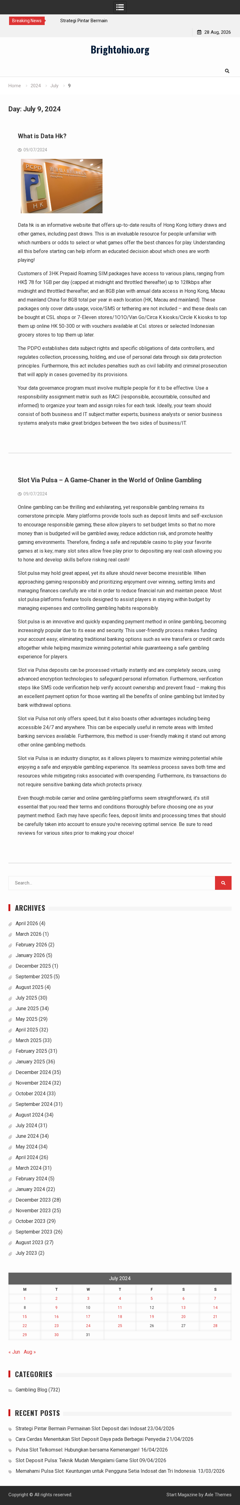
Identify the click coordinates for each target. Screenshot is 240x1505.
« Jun (14, 1352)
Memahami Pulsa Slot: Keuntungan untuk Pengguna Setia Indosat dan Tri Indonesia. (106, 1471)
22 (24, 1326)
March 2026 (29, 934)
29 (24, 1335)
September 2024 (34, 1104)
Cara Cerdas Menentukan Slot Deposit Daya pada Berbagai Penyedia (90, 1439)
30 (56, 1335)
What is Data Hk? (42, 136)
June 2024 (27, 1136)
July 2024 (26, 1125)
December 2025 (33, 966)
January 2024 (30, 1189)
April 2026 (27, 923)
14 (215, 1307)
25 (120, 1326)
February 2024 (31, 1179)
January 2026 (30, 955)
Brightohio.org (120, 49)
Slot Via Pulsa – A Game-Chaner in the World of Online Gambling (110, 480)
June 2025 (27, 1008)
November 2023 (33, 1211)
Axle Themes (218, 1494)
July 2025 (26, 998)
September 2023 (34, 1232)
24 (88, 1326)
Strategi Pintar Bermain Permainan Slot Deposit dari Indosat (81, 1429)
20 (183, 1317)
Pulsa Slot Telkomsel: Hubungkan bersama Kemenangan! (78, 1450)
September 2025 (34, 977)
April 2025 (27, 1030)
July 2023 (26, 1253)
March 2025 (29, 1040)
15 (24, 1317)
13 (183, 1307)
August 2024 (29, 1115)
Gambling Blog (31, 1390)
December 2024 (33, 1072)
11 (120, 1307)
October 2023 (31, 1221)
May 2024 (27, 1147)
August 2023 (29, 1242)
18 (120, 1317)
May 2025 (27, 1019)
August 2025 (29, 987)
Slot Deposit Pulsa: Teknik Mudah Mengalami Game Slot (77, 1460)
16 (56, 1317)
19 (152, 1317)
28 (215, 1326)
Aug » (30, 1352)
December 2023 (33, 1200)
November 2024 (33, 1083)
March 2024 (29, 1168)
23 (56, 1326)
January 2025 (30, 1062)
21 (215, 1317)
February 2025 (31, 1051)
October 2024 (31, 1094)
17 (88, 1317)
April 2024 (27, 1157)
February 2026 (31, 945)
